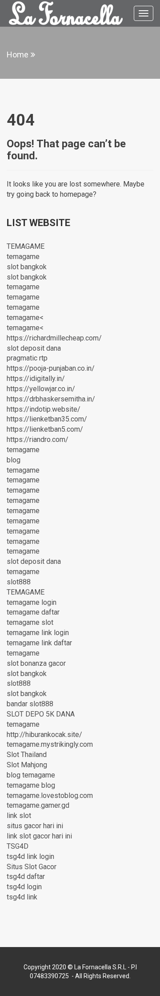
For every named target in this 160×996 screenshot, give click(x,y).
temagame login (31, 602)
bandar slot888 (30, 704)
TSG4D (17, 846)
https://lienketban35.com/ (47, 419)
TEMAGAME (25, 246)
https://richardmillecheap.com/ (54, 338)
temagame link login (38, 632)
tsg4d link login (30, 856)
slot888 (19, 582)
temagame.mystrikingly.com (50, 744)
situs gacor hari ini (35, 826)
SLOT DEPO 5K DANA (41, 714)
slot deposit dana (34, 348)
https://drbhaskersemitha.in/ (51, 399)
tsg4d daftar (26, 876)
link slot (19, 815)
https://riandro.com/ (37, 439)
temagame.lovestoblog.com (50, 795)
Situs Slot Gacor (31, 866)
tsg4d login (24, 887)
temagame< (25, 317)
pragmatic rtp (27, 358)
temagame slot (30, 622)
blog (13, 460)
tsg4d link (22, 897)
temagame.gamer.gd (38, 805)
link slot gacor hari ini (39, 836)
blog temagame (31, 775)
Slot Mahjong (27, 765)
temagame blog (31, 785)
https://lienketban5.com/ (45, 429)
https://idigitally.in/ (36, 378)
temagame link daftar (39, 643)
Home (17, 54)
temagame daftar (33, 612)
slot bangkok (27, 267)
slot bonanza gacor (36, 663)
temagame (23, 256)
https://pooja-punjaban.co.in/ (51, 368)
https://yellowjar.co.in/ (41, 389)
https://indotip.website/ (43, 409)
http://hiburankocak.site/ (44, 734)
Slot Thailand (27, 754)
